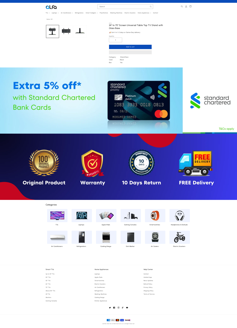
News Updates (148, 280)
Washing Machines (101, 294)
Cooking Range (105, 246)
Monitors (48, 297)
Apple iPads (106, 225)
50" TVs (48, 277)
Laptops (81, 225)
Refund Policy (148, 284)
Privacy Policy (148, 287)
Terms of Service (149, 294)
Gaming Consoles (130, 225)
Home (48, 19)
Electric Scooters (179, 246)
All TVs (48, 294)
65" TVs (48, 284)
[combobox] (125, 6)
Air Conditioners (57, 246)
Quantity (111, 36)
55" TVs (48, 280)
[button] (130, 52)
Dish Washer (130, 246)
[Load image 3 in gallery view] (80, 31)
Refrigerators (81, 246)
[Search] (151, 6)
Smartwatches (155, 225)
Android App (148, 277)
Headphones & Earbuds (179, 225)
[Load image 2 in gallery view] (66, 31)
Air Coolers (155, 246)
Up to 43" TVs (50, 274)
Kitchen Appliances (101, 301)
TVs (57, 225)
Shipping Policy (148, 291)
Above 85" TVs (50, 291)
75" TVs (48, 287)
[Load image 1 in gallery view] (52, 31)
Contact (146, 274)
